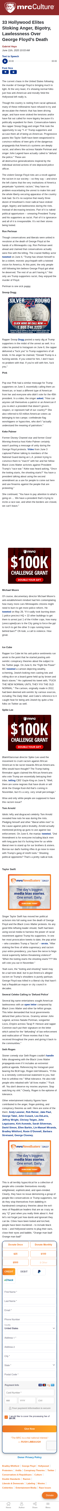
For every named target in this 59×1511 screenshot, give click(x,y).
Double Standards (11, 1479)
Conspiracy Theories (34, 1470)
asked (40, 398)
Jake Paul (45, 1112)
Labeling (30, 1483)
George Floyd (29, 1466)
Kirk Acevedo (23, 1123)
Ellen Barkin (25, 1127)
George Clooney (23, 1135)
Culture (38, 1474)
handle (50, 1055)
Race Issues (45, 1487)
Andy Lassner (16, 1112)
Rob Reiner (32, 1112)
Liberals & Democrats (13, 1483)
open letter (30, 1004)
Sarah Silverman (42, 1123)
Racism (26, 1479)
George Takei (9, 1116)
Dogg (21, 339)
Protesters (7, 1470)
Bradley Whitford (12, 1131)
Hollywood (43, 1466)
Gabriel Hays (9, 46)
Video (30, 449)
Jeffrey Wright (10, 1119)
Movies (41, 1483)
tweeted (6, 257)
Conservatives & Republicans (17, 1474)
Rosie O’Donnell (32, 1131)
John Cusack (25, 1116)
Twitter (50, 1470)
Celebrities (7, 1487)
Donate (50, 1495)
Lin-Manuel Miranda (44, 1127)
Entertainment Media (26, 1487)
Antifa (18, 1470)
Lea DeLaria (41, 1116)
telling (11, 780)
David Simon (9, 1127)
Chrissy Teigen (28, 1119)
